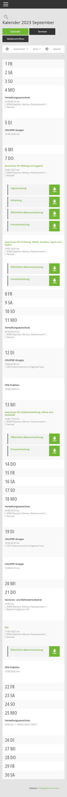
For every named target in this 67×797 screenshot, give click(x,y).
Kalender (15, 31)
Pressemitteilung (20, 224)
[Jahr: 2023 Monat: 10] (47, 49)
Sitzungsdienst (48, 788)
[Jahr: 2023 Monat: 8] (7, 49)
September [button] (19, 49)
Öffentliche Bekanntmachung (27, 212)
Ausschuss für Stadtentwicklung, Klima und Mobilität (29, 413)
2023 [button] (36, 49)
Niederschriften (15, 38)
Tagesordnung (18, 188)
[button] (54, 190)
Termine (42, 31)
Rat (7, 627)
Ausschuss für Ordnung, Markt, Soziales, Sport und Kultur (33, 243)
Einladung (16, 200)
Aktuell (57, 49)
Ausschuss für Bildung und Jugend (24, 165)
